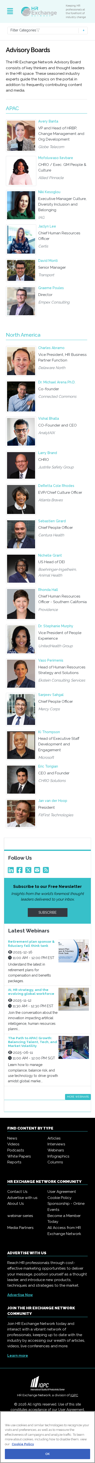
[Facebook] (20, 871)
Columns (55, 1162)
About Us (15, 1203)
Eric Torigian (48, 766)
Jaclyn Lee (47, 226)
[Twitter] (29, 871)
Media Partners (20, 1228)
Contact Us (17, 1191)
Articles (54, 1138)
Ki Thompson (49, 732)
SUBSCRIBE (47, 912)
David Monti (48, 261)
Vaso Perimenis (50, 660)
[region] (47, 1437)
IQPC (74, 1395)
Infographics (58, 1156)
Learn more (17, 1356)
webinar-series (20, 1216)
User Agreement (62, 1191)
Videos (13, 1144)
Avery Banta (48, 121)
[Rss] (47, 871)
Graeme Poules (51, 288)
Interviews (56, 1144)
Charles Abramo (51, 348)
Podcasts (15, 1150)
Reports (14, 1162)
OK (47, 1454)
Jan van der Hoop (52, 801)
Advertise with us (22, 1198)
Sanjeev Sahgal (51, 695)
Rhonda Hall (48, 590)
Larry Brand (47, 453)
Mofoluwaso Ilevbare (55, 158)
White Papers (19, 1156)
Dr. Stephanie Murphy (55, 626)
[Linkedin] (12, 871)
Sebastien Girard (52, 521)
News (12, 1138)
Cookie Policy (59, 1198)
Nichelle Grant (50, 555)
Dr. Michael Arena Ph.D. (57, 382)
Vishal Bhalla (48, 418)
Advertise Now (20, 1295)
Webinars (56, 1150)
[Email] (38, 871)
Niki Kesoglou (49, 192)
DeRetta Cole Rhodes (56, 486)
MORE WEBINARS (78, 1096)
